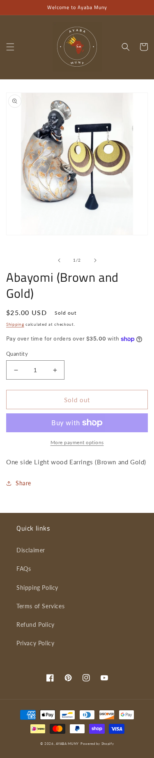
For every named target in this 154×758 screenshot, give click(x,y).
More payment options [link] (77, 442)
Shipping (15, 324)
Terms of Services (40, 606)
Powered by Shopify (97, 744)
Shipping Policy (37, 587)
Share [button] (23, 483)
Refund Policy (35, 624)
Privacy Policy (35, 643)
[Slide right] (95, 260)
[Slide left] (59, 260)
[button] (10, 47)
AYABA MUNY (67, 744)
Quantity (17, 353)
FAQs (23, 568)
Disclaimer (30, 550)
